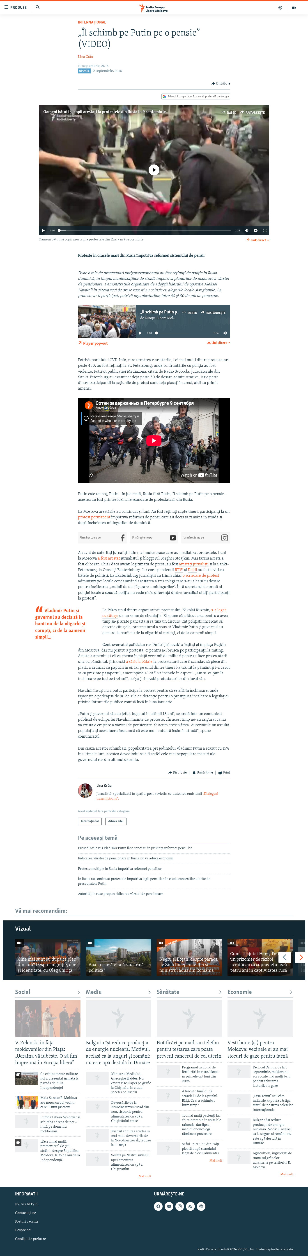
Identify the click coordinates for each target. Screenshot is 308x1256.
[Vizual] (294, 8)
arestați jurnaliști (194, 564)
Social (22, 992)
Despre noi (23, 1230)
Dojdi (192, 570)
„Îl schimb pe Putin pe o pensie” (168, 312)
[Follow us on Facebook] (158, 1206)
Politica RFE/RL (27, 1205)
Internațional (92, 23)
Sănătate (168, 992)
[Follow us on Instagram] (179, 1206)
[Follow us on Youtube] (169, 1206)
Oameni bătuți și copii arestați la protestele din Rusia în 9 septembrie (104, 112)
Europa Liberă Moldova (162, 318)
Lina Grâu (85, 57)
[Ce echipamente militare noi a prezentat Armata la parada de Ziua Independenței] (26, 1078)
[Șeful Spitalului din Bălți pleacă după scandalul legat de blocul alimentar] (168, 1148)
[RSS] (190, 1206)
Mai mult (145, 1176)
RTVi (179, 570)
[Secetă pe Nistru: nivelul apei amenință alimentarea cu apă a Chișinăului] (97, 1159)
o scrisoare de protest (201, 576)
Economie (240, 992)
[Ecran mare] (264, 230)
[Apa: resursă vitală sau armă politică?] (118, 957)
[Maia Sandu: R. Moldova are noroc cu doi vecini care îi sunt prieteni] (26, 1102)
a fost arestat (109, 559)
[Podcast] (280, 8)
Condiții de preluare (30, 1239)
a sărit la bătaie (139, 662)
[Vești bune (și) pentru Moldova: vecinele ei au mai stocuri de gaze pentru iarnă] (260, 1018)
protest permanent (94, 517)
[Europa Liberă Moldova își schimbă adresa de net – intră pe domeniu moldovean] (26, 1121)
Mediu (94, 992)
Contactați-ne (25, 1213)
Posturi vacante (27, 1222)
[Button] (220, 84)
